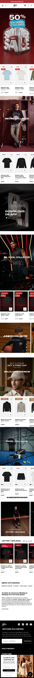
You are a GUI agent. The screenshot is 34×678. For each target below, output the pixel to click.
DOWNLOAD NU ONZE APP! (17, 1)
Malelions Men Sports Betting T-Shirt (6, 176)
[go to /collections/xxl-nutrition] (17, 253)
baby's (24, 599)
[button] (6, 5)
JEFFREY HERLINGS (11, 541)
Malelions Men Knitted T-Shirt (5, 88)
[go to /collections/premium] (17, 371)
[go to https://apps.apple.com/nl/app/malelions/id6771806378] (17, 199)
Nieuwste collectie (7, 586)
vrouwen (20, 599)
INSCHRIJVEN (27, 641)
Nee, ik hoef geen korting (9, 675)
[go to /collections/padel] (17, 441)
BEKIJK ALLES (27, 540)
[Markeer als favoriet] (11, 67)
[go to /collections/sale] (17, 25)
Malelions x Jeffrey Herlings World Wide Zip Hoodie (21, 567)
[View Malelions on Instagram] (19, 624)
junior (28, 599)
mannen (15, 599)
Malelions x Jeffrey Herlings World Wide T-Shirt (7, 567)
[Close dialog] (32, 656)
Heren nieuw (23, 586)
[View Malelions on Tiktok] (23, 624)
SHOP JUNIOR (15, 339)
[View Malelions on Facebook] (27, 624)
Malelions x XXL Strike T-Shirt (5, 314)
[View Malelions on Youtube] (31, 624)
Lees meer (5, 609)
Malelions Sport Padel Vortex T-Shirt (5, 490)
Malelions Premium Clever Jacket (6, 420)
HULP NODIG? (8, 648)
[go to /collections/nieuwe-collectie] (17, 114)
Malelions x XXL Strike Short (19, 314)
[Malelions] (15, 5)
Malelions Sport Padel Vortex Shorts (21, 489)
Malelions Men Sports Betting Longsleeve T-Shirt (20, 176)
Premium (16, 586)
